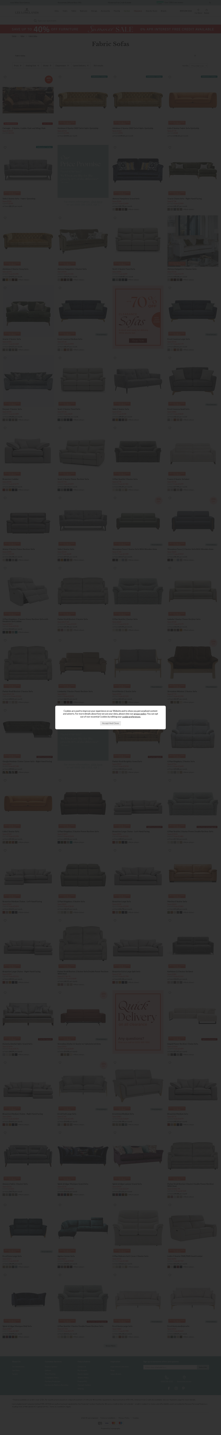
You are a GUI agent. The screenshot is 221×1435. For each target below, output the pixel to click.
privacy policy (140, 713)
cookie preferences (131, 716)
